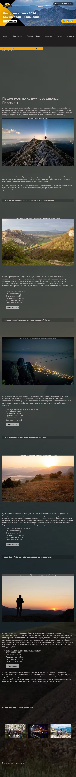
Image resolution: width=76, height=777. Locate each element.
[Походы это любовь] (67, 22)
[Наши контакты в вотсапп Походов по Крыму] (71, 22)
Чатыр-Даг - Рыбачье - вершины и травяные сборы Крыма (23, 650)
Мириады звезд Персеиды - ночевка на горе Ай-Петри (22, 409)
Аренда (30, 36)
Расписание (17, 36)
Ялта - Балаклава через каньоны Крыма (18, 529)
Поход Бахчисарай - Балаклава (15, 292)
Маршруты (48, 36)
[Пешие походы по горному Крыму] (7, 7)
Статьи (59, 36)
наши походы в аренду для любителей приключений (32, 189)
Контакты (70, 36)
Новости (5, 36)
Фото (38, 36)
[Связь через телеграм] (64, 22)
